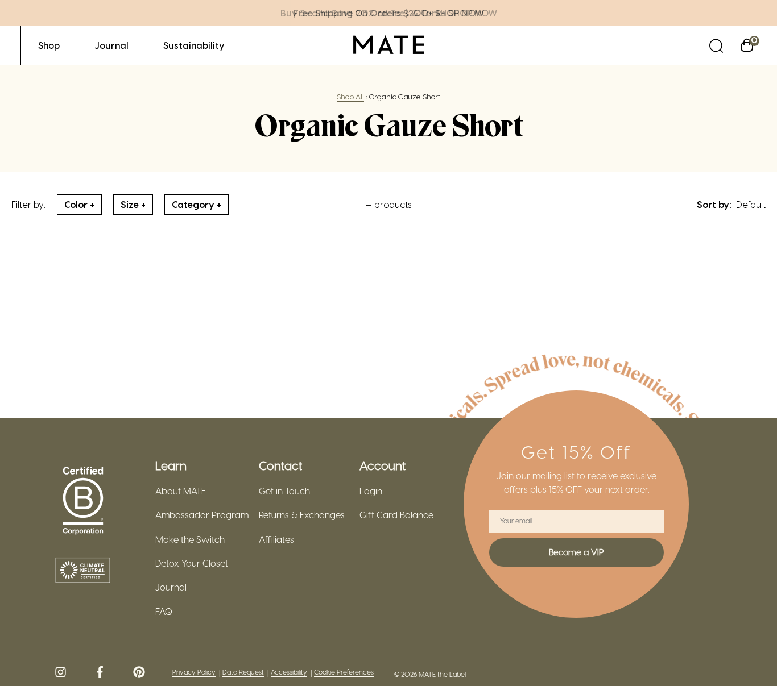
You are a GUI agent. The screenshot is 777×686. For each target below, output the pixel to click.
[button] (716, 45)
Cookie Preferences (344, 672)
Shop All (350, 96)
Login (370, 491)
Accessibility (289, 672)
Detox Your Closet (191, 563)
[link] (49, 45)
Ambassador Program (202, 515)
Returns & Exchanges (302, 515)
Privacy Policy (194, 672)
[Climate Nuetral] (83, 571)
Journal (171, 587)
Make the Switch (190, 539)
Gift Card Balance (396, 515)
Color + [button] (79, 204)
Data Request (243, 672)
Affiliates (276, 539)
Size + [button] (133, 204)
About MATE (180, 491)
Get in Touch (284, 491)
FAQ (163, 611)
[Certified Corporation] (83, 501)
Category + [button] (196, 204)
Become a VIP (576, 552)
